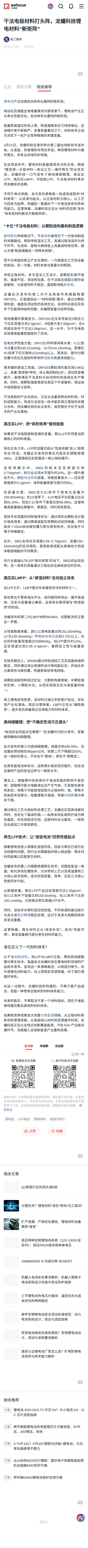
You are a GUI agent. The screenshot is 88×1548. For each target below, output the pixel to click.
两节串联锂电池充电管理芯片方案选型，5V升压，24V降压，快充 (47, 1429)
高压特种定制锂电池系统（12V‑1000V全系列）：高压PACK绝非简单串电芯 (51, 1242)
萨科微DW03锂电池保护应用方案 (38, 1477)
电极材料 (21, 957)
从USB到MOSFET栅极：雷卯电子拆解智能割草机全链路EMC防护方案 (49, 1463)
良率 (70, 285)
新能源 (49, 1015)
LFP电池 (23, 1119)
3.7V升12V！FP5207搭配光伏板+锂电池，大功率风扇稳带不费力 (48, 1446)
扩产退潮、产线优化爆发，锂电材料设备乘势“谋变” (51, 1224)
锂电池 (9, 101)
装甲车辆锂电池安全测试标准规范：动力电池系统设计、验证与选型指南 (51, 1317)
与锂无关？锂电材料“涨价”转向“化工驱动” (51, 1206)
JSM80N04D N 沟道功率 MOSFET (46, 1261)
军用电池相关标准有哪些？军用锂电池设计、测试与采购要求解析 (51, 1335)
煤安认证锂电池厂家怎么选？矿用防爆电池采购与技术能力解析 (51, 1354)
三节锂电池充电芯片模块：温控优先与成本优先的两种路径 (51, 1298)
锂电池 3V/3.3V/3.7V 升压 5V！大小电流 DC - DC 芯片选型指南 (49, 1412)
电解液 (49, 358)
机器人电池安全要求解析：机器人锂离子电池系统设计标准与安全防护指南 (51, 1279)
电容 (7, 348)
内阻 (67, 795)
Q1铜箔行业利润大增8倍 (39, 1187)
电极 (47, 236)
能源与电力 (57, 1119)
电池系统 (30, 478)
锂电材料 (40, 1119)
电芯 (20, 915)
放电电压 (48, 636)
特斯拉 (12, 236)
